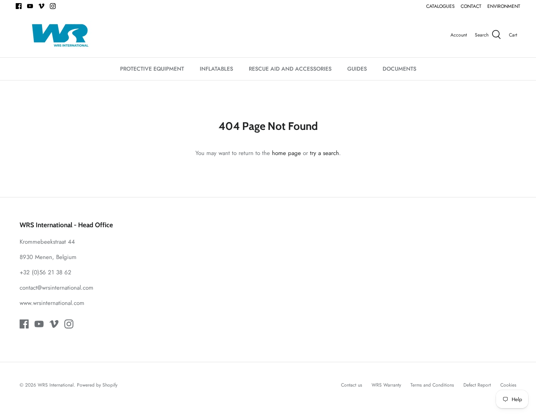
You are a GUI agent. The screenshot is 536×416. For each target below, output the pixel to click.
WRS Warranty (386, 385)
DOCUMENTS (399, 69)
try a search (324, 153)
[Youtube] (30, 6)
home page (286, 153)
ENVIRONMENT (503, 6)
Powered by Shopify (97, 385)
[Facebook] (19, 6)
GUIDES (357, 69)
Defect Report (477, 385)
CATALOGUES (440, 6)
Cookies (508, 385)
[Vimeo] (41, 6)
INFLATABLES (216, 69)
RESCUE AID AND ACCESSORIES (290, 69)
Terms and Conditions (432, 385)
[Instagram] (53, 6)
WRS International (56, 385)
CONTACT (471, 6)
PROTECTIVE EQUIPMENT (152, 69)
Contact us (351, 385)
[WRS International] (60, 35)
